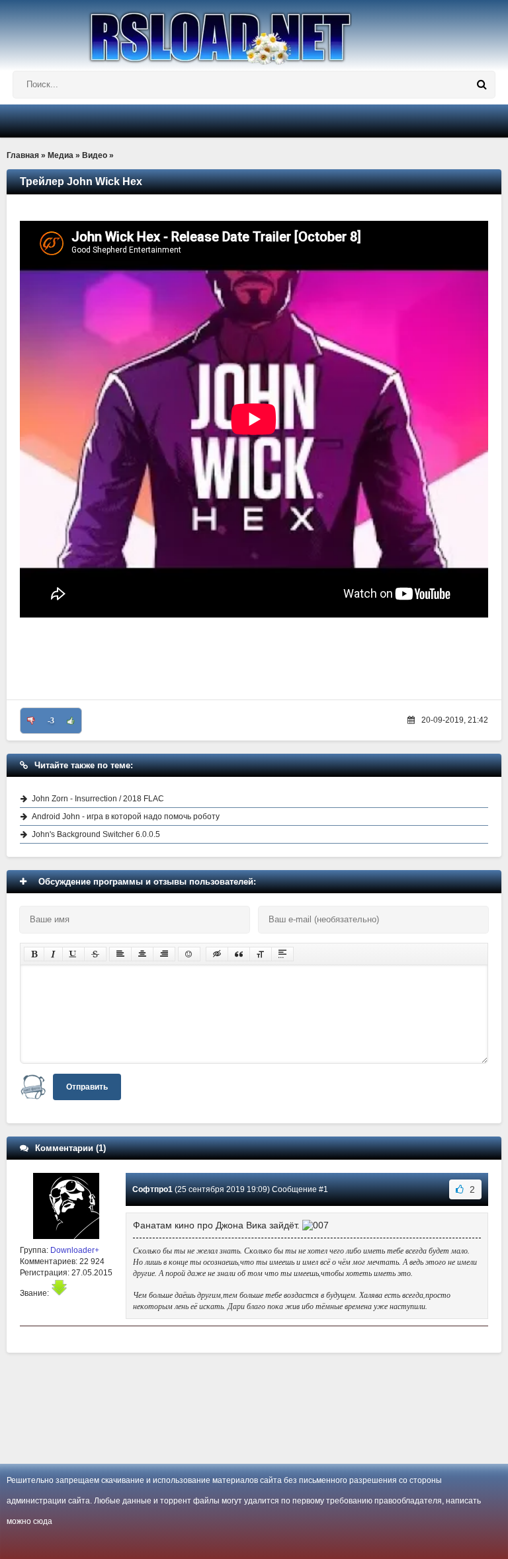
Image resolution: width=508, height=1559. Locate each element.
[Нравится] (71, 721)
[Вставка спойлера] (282, 954)
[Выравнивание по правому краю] (164, 954)
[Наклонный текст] (53, 954)
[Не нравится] (31, 721)
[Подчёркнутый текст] (73, 954)
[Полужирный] (34, 954)
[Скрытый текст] (217, 954)
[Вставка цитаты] (239, 954)
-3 (51, 721)
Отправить (87, 1087)
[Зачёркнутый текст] (95, 954)
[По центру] (142, 954)
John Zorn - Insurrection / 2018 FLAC (98, 798)
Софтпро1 (152, 1189)
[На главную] (254, 32)
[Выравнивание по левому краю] (120, 954)
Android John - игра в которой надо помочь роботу (126, 816)
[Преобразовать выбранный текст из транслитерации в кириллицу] (260, 954)
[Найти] (481, 84)
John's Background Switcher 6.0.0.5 (96, 834)
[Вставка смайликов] (189, 954)
